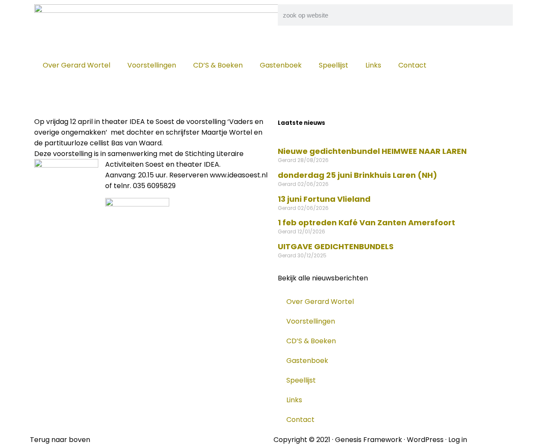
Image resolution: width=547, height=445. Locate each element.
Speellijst (333, 65)
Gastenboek (281, 65)
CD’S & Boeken (218, 65)
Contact (412, 65)
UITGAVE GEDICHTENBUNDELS (336, 246)
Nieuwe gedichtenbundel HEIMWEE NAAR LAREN (372, 151)
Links (373, 65)
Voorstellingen (151, 65)
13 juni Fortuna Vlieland (324, 199)
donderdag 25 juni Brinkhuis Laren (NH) (357, 175)
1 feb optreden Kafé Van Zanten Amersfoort (366, 222)
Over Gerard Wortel (76, 65)
